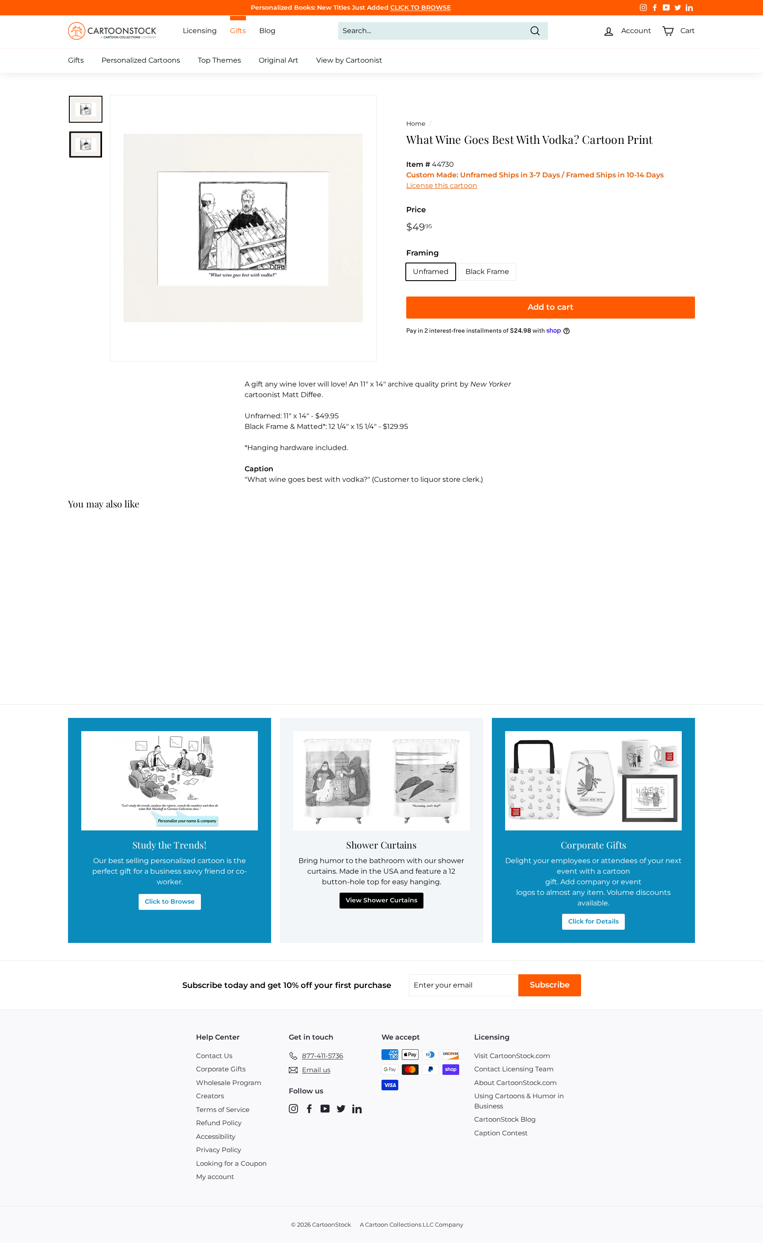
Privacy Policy (218, 1149)
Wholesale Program (228, 1082)
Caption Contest (501, 1133)
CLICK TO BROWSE (420, 7)
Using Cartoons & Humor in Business (519, 1101)
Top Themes (219, 60)
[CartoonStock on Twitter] (341, 1108)
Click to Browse (170, 901)
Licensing (200, 30)
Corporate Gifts (221, 1069)
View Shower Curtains (381, 900)
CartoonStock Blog (505, 1119)
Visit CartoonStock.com (512, 1055)
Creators (210, 1096)
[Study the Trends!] (169, 780)
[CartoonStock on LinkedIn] (357, 1108)
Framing (422, 252)
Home (415, 123)
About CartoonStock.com (515, 1082)
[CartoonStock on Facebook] (309, 1108)
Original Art (278, 60)
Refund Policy (219, 1123)
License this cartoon (441, 185)
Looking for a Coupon (231, 1163)
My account (215, 1176)
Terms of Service (222, 1109)
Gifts (76, 60)
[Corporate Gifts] (593, 780)
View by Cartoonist (349, 60)
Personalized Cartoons (141, 60)
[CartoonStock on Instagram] (293, 1108)
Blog (267, 30)
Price (416, 209)
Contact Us (214, 1055)
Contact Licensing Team (514, 1069)
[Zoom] (243, 228)
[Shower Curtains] (381, 780)
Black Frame (487, 271)
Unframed (431, 271)
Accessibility (215, 1136)
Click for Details (593, 921)
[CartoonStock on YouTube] (325, 1108)
